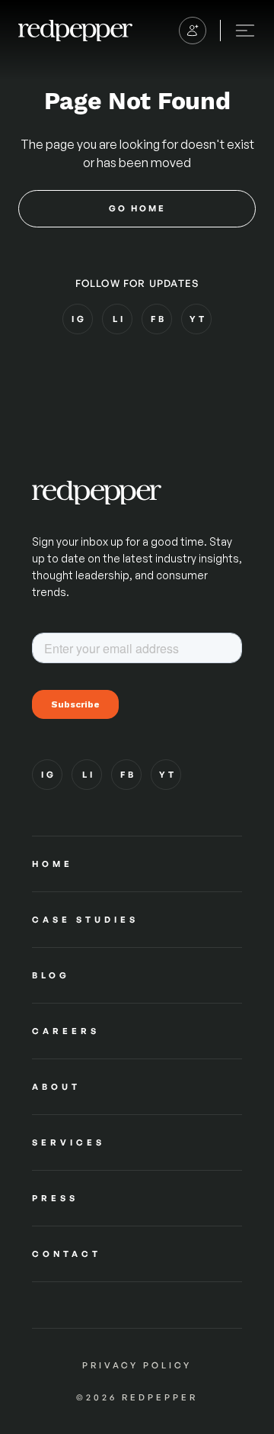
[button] (192, 30)
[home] (75, 30)
